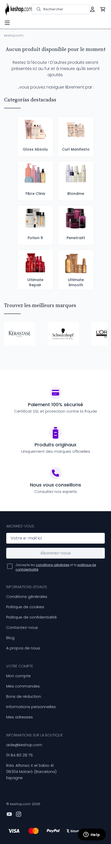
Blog (10, 637)
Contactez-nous (22, 627)
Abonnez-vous (55, 553)
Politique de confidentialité (31, 617)
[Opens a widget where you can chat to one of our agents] (91, 835)
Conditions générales (26, 596)
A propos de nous (23, 648)
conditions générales (52, 565)
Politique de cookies (25, 607)
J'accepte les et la (55, 567)
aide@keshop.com (24, 744)
